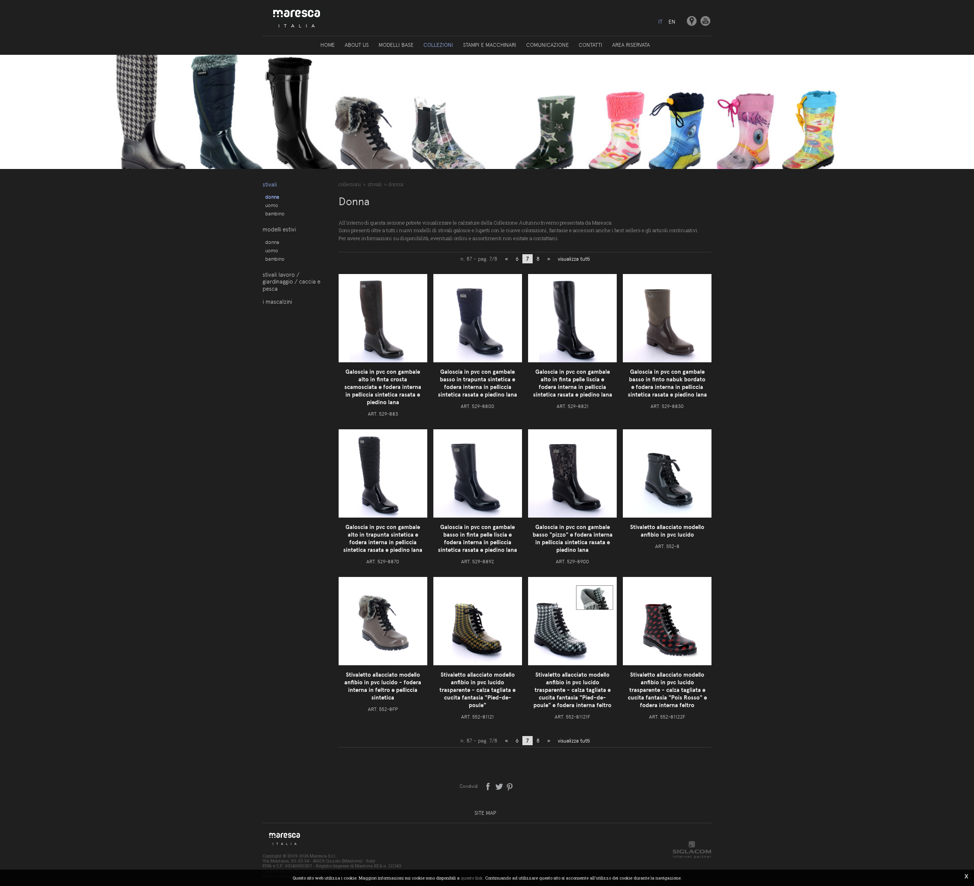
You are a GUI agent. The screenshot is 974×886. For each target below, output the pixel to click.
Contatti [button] (590, 45)
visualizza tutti (574, 259)
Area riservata (631, 45)
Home (327, 45)
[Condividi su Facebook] (488, 786)
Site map (485, 813)
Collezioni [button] (438, 45)
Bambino (275, 213)
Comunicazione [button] (547, 45)
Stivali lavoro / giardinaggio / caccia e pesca (291, 281)
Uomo (271, 205)
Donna (272, 196)
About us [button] (357, 45)
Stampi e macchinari (489, 45)
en (671, 22)
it (660, 22)
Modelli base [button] (396, 45)
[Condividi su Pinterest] (510, 786)
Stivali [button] (270, 184)
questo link (472, 878)
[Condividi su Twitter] (499, 786)
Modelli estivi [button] (279, 229)
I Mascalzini (277, 301)
